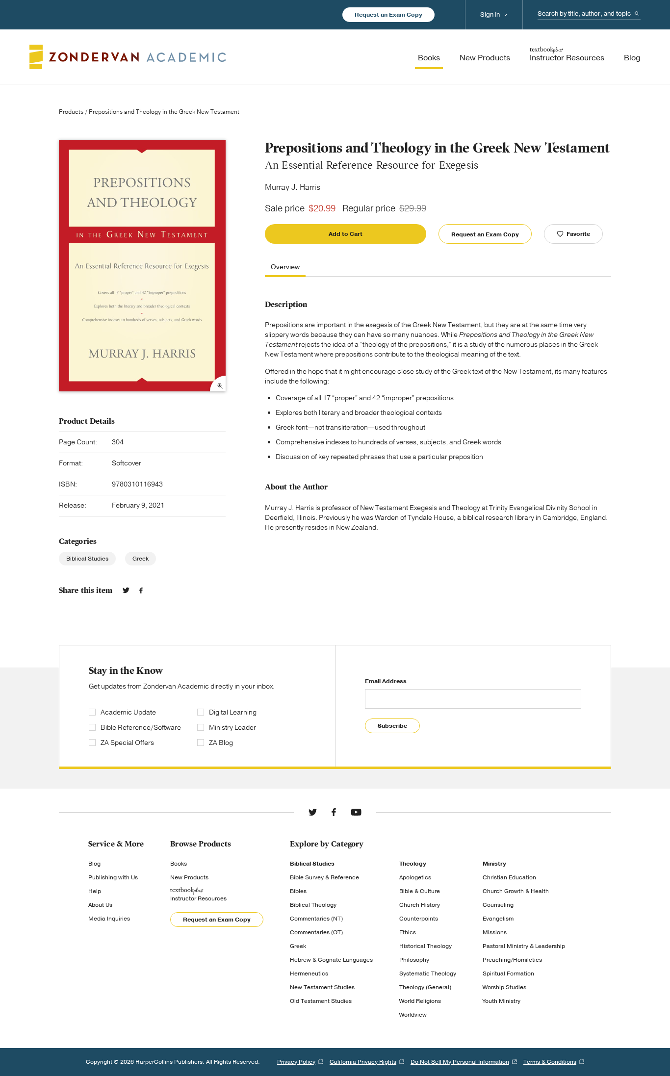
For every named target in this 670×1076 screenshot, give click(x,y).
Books (178, 864)
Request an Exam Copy (388, 15)
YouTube (356, 812)
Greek (140, 559)
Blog (94, 864)
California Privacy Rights (363, 1062)
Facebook (141, 590)
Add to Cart (345, 234)
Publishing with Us (113, 877)
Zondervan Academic (127, 57)
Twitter (126, 590)
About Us (100, 905)
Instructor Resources (198, 898)
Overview (285, 267)
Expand (218, 383)
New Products (189, 877)
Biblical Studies (87, 559)
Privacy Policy (296, 1062)
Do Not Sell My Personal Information (460, 1062)
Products (71, 112)
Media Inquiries (109, 918)
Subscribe (392, 726)
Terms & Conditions (549, 1062)
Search (637, 14)
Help (94, 891)
